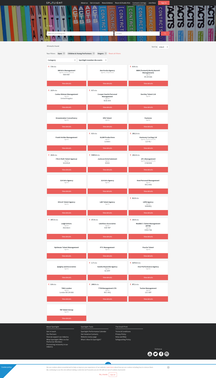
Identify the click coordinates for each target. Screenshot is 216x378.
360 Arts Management (66, 70)
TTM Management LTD (107, 288)
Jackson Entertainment (107, 159)
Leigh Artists (66, 223)
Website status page (89, 337)
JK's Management (148, 159)
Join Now (152, 3)
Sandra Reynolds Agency (107, 267)
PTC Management (107, 247)
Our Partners (51, 334)
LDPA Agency (148, 202)
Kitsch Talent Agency (66, 202)
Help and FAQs (120, 337)
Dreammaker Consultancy (66, 118)
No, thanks (103, 374)
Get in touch (95, 3)
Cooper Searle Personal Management (107, 95)
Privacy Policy (120, 334)
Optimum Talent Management (66, 247)
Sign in (163, 3)
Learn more (110, 367)
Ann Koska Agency (107, 70)
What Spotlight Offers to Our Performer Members (57, 340)
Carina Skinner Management (66, 94)
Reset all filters (115, 53)
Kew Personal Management (148, 180)
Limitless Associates (107, 223)
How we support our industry (57, 337)
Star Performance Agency (148, 267)
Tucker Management (148, 288)
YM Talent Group (66, 310)
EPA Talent (107, 118)
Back (50, 26)
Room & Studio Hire (122, 3)
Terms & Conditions (123, 331)
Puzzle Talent (148, 247)
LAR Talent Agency (107, 202)
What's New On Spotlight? (91, 339)
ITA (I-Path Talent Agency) (66, 159)
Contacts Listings (139, 3)
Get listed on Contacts (89, 334)
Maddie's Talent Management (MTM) (148, 224)
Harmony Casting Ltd (148, 137)
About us (84, 3)
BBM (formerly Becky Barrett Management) (148, 71)
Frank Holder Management (66, 137)
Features (148, 118)
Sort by (154, 47)
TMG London (66, 288)
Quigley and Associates (66, 267)
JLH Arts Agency (66, 180)
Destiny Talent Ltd (148, 94)
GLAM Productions (107, 137)
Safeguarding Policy (123, 339)
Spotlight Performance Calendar (93, 331)
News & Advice (107, 3)
